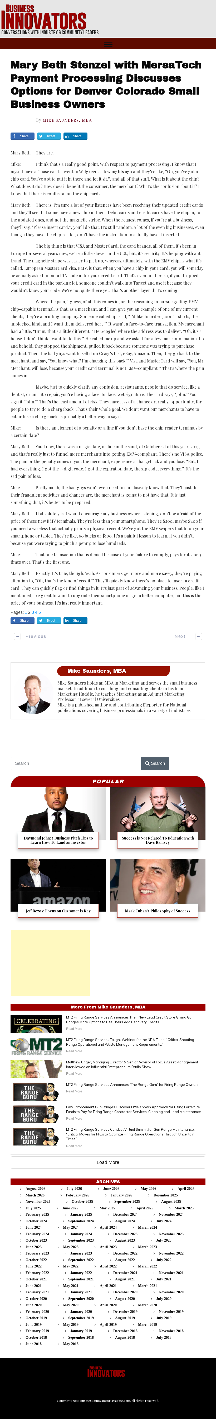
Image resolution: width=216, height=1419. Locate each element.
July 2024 (163, 1221)
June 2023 (34, 1247)
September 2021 (81, 1279)
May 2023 (70, 1247)
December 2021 (125, 1273)
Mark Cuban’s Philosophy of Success (158, 891)
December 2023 (125, 1234)
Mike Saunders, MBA (67, 120)
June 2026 (111, 1189)
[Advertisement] (50, 963)
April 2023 (108, 1247)
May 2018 (70, 1344)
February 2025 (37, 1215)
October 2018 (36, 1338)
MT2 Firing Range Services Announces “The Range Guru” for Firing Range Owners (132, 1084)
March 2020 (147, 1305)
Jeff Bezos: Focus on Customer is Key (58, 891)
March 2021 (147, 1286)
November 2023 (171, 1234)
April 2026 (186, 1189)
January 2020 (81, 1312)
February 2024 (37, 1234)
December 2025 (166, 1195)
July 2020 (163, 1299)
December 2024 (125, 1215)
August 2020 (125, 1299)
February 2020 (37, 1312)
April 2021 (108, 1286)
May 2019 (70, 1325)
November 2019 (171, 1312)
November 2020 (171, 1292)
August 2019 (125, 1318)
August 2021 (125, 1279)
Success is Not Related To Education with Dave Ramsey (158, 821)
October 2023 (36, 1240)
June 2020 (34, 1305)
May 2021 (70, 1286)
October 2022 (36, 1260)
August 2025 (171, 1202)
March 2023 (147, 1247)
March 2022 (147, 1266)
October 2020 (36, 1299)
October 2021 (36, 1279)
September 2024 (81, 1221)
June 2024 (34, 1227)
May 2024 (70, 1227)
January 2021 (81, 1292)
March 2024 (147, 1227)
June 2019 (34, 1325)
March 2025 (184, 1208)
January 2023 (81, 1253)
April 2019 (108, 1325)
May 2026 (148, 1189)
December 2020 (125, 1292)
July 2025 (33, 1208)
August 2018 (125, 1338)
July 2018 (163, 1338)
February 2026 (77, 1195)
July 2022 (163, 1260)
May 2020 (70, 1305)
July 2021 (163, 1279)
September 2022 (81, 1260)
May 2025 (107, 1208)
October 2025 (82, 1202)
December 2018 (125, 1331)
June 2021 (34, 1286)
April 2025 (144, 1208)
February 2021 (37, 1292)
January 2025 (81, 1215)
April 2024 (108, 1227)
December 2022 (125, 1253)
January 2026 (121, 1195)
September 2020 (81, 1299)
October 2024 (36, 1221)
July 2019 (163, 1318)
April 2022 (108, 1266)
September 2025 (127, 1202)
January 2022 (81, 1273)
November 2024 (171, 1215)
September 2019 (81, 1318)
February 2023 (37, 1253)
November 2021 (171, 1273)
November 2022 (171, 1253)
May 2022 (70, 1266)
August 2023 (125, 1240)
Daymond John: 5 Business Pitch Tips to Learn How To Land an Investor (58, 821)
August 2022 (125, 1260)
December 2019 (125, 1312)
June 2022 (34, 1266)
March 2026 (35, 1195)
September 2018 (81, 1338)
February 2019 (37, 1331)
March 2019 (147, 1325)
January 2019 (81, 1331)
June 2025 (70, 1208)
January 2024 (81, 1234)
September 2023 (81, 1240)
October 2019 (36, 1318)
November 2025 (38, 1202)
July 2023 (163, 1240)
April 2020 (108, 1305)
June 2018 (34, 1344)
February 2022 (37, 1273)
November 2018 (171, 1331)
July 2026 (74, 1189)
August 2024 (125, 1221)
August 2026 (35, 1189)
